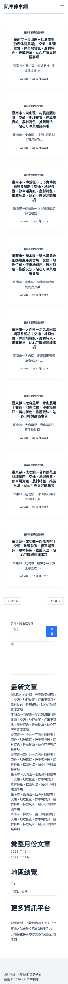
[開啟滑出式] (62, 6)
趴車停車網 (16, 6)
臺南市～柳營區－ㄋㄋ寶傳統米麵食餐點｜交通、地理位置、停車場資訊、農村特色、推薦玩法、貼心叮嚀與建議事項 (34, 191)
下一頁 (53, 600)
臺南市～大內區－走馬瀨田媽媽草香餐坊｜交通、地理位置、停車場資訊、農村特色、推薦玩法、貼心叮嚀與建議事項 (34, 338)
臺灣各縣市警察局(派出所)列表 (31, 929)
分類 (13, 884)
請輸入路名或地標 (22, 623)
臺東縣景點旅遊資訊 (34, 396)
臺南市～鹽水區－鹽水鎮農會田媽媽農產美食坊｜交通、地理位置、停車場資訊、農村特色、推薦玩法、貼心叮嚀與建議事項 (34, 265)
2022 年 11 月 (20, 857)
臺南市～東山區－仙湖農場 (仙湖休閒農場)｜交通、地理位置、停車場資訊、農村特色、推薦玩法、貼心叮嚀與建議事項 (34, 48)
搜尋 (51, 631)
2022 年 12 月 (20, 851)
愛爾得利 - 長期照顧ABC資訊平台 (33, 923)
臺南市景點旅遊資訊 (34, 32)
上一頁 (14, 600)
